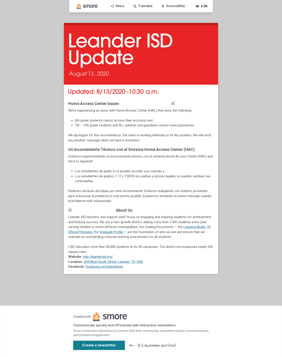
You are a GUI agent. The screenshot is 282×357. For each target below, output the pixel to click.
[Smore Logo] (87, 6)
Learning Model (194, 227)
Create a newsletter (99, 345)
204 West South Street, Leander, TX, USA (113, 262)
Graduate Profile (111, 232)
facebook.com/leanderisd (104, 267)
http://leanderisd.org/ (98, 257)
